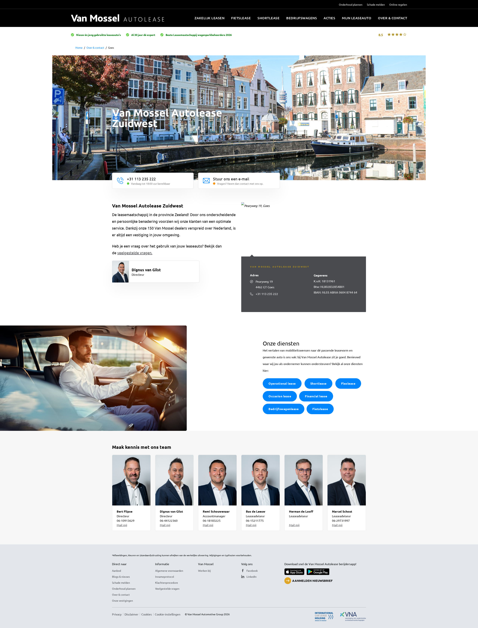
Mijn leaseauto (356, 18)
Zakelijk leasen (210, 18)
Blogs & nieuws (121, 576)
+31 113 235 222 (267, 294)
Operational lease (282, 383)
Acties (329, 18)
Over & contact (392, 18)
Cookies (146, 614)
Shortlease (268, 18)
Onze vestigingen (122, 600)
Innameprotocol (164, 576)
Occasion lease (280, 396)
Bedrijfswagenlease (284, 409)
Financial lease (316, 396)
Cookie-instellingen (167, 614)
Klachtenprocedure (166, 582)
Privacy (117, 614)
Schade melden (376, 4)
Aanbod (116, 570)
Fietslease (241, 18)
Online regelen (398, 4)
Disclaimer (131, 614)
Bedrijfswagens (301, 18)
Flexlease (348, 383)
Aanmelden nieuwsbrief (312, 581)
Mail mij (122, 525)
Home (79, 47)
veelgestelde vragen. (134, 252)
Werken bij (204, 570)
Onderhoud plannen (350, 4)
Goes (111, 47)
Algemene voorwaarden (169, 570)
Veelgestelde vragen (167, 588)
